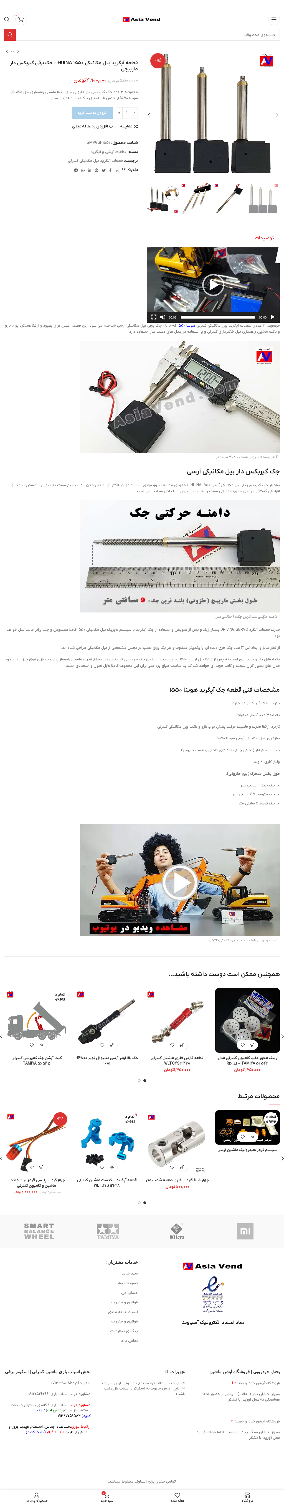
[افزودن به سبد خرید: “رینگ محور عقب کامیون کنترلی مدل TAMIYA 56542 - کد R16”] (252, 1045)
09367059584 (68, 1416)
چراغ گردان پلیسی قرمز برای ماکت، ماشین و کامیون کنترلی (36, 1183)
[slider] (218, 317)
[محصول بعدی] (7, 52)
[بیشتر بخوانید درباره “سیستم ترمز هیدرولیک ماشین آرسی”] (252, 1137)
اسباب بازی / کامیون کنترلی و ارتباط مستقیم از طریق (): (50, 1411)
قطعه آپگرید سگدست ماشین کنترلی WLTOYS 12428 (107, 1183)
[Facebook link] (110, 170)
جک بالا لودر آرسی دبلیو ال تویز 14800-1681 (106, 1060)
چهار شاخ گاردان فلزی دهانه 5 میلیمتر (177, 1180)
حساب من (129, 1293)
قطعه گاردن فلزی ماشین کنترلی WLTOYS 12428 (177, 1060)
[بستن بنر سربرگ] (7, 5)
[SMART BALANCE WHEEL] (39, 1231)
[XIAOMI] (245, 1231)
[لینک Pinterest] (96, 170)
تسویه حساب (126, 1283)
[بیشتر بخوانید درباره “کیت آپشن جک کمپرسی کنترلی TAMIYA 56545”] (41, 1045)
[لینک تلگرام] (76, 170)
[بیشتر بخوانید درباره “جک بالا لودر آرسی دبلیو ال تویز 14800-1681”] (111, 1045)
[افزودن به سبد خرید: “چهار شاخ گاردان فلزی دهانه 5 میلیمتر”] (182, 1167)
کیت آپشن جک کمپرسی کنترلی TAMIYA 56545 (36, 1060)
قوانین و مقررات (124, 1302)
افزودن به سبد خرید (92, 113)
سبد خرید (130, 1273)
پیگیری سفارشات (124, 1331)
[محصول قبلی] (18, 52)
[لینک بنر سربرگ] (150, 5)
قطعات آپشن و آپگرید (108, 152)
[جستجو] (6, 19)
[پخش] (272, 320)
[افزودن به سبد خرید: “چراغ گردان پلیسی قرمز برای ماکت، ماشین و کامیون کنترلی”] (41, 1167)
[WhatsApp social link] (83, 170)
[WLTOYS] (176, 1231)
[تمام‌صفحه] (154, 320)
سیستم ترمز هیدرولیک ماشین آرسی (247, 1150)
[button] (213, 285)
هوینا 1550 (186, 325)
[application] (213, 285)
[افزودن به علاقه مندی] (242, 1045)
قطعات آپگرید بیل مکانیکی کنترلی (95, 160)
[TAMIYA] (107, 1231)
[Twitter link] (103, 170)
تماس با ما (129, 1341)
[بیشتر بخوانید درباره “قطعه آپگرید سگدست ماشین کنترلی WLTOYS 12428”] (111, 1167)
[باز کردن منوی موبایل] (274, 19)
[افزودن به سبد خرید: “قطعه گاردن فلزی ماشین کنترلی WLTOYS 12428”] (182, 1045)
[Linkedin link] (89, 170)
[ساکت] (163, 320)
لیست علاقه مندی (123, 1312)
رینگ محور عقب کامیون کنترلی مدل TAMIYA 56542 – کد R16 (247, 1060)
